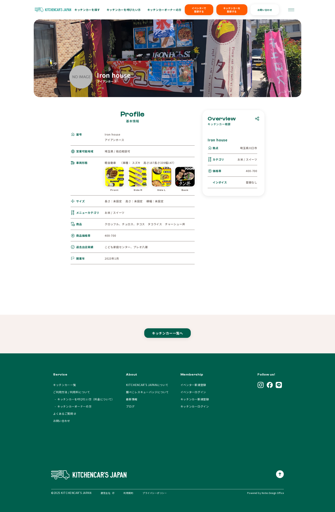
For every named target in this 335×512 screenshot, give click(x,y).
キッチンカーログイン (194, 406)
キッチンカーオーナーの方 (164, 10)
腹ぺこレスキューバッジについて (147, 392)
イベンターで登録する (199, 9)
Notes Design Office (273, 493)
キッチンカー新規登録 (194, 399)
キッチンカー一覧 (64, 385)
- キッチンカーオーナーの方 (72, 406)
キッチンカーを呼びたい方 (124, 10)
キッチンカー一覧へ (167, 333)
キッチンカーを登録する (231, 9)
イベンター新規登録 (193, 385)
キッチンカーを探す (87, 10)
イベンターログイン (193, 392)
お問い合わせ (264, 9)
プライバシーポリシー (154, 493)
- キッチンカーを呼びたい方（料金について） (83, 399)
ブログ (130, 406)
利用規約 (128, 493)
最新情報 (131, 399)
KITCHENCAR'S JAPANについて (147, 385)
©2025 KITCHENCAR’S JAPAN (71, 493)
